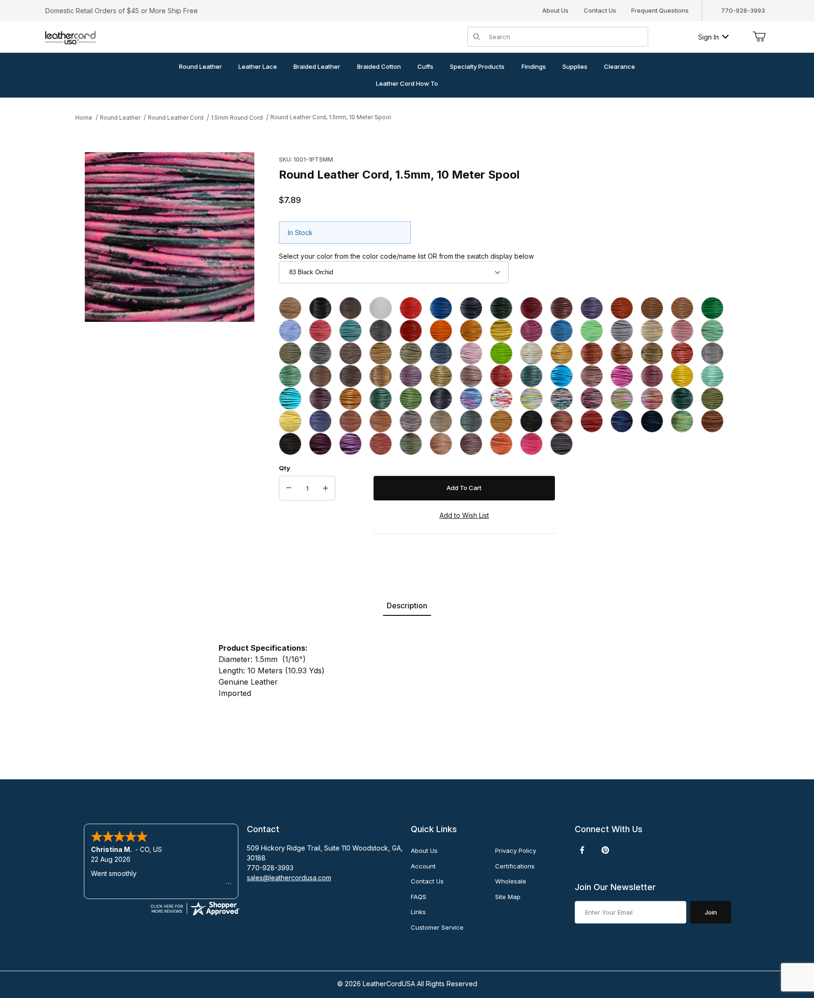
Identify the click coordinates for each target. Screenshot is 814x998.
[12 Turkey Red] (621, 308)
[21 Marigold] (471, 330)
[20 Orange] (441, 330)
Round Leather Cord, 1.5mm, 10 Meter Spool (330, 117)
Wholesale (510, 881)
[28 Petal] (652, 330)
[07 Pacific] (471, 308)
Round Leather (120, 117)
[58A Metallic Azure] (561, 376)
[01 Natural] (290, 308)
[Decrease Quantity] (288, 488)
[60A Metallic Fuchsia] (621, 376)
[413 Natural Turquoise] (410, 444)
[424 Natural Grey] (561, 444)
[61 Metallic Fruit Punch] (652, 376)
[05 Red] (410, 308)
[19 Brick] (410, 330)
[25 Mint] (591, 330)
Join (711, 912)
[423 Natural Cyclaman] (531, 444)
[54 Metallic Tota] (441, 376)
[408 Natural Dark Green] (682, 421)
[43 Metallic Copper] (591, 353)
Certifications (515, 866)
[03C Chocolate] (350, 308)
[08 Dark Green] (501, 308)
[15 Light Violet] (290, 330)
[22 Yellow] (501, 330)
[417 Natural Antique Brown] (471, 444)
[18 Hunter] (380, 330)
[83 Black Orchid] (591, 398)
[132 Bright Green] (471, 421)
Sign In (708, 37)
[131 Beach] (441, 421)
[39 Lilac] (471, 353)
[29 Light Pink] (682, 330)
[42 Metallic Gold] (561, 353)
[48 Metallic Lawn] (290, 376)
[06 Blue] (441, 308)
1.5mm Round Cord (237, 117)
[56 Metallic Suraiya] (471, 376)
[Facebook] (582, 850)
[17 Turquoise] (350, 330)
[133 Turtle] (501, 421)
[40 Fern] (501, 353)
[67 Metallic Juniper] (410, 398)
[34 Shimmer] (320, 353)
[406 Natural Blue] (621, 421)
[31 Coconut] (290, 353)
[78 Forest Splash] (561, 398)
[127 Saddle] (350, 421)
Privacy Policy (515, 850)
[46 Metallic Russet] (682, 353)
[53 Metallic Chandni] (410, 376)
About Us (555, 10)
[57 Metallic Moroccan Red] (501, 376)
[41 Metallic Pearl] (531, 353)
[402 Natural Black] (531, 421)
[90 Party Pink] (652, 398)
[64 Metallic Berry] (320, 398)
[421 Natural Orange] (501, 444)
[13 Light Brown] (652, 308)
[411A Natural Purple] (350, 444)
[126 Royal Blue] (320, 421)
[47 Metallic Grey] (712, 353)
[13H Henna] (682, 308)
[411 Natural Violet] (320, 444)
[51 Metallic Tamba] (350, 376)
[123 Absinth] (712, 398)
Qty (284, 468)
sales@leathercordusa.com (289, 878)
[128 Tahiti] (380, 421)
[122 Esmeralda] (682, 398)
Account (423, 866)
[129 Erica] (410, 421)
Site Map (508, 896)
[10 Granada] (561, 308)
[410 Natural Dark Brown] (290, 444)
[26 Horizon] (621, 330)
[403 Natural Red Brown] (561, 421)
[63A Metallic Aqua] (290, 398)
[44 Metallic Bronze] (621, 353)
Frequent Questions (660, 10)
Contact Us (600, 10)
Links (418, 912)
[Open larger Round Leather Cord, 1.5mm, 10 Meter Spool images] (169, 237)
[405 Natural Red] (591, 421)
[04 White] (380, 308)
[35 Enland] (350, 353)
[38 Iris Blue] (441, 353)
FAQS (418, 896)
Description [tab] (407, 605)
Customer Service (437, 927)
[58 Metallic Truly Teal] (531, 376)
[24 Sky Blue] (561, 330)
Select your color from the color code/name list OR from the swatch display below (406, 256)
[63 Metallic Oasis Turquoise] (712, 376)
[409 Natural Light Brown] (712, 421)
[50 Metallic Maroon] (320, 376)
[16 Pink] (320, 330)
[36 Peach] (380, 353)
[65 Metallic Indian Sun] (350, 398)
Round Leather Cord (176, 117)
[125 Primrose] (290, 421)
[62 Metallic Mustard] (682, 376)
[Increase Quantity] (325, 488)
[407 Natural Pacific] (652, 421)
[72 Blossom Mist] (501, 398)
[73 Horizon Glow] (531, 398)
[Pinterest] (605, 850)
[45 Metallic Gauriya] (652, 353)
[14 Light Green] (712, 308)
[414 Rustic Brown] (441, 444)
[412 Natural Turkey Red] (380, 444)
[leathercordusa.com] (70, 36)
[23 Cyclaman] (531, 330)
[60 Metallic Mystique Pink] (591, 376)
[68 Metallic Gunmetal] (441, 398)
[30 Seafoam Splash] (712, 330)
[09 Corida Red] (531, 308)
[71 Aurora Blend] (471, 398)
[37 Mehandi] (410, 353)
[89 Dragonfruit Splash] (621, 398)
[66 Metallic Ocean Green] (380, 398)
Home (83, 117)
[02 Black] (320, 308)
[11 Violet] (591, 308)
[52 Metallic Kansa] (380, 376)
